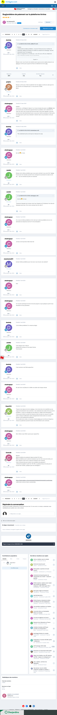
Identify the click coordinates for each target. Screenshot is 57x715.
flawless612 (12, 21)
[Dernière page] (39, 34)
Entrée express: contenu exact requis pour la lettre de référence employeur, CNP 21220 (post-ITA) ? (43, 584)
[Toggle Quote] (18, 43)
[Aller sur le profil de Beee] (31, 628)
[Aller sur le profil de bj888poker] (4, 696)
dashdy (8, 40)
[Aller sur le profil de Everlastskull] (31, 583)
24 (9, 116)
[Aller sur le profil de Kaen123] (8, 411)
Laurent (35, 664)
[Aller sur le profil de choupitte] (31, 569)
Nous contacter (39, 709)
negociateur (12, 562)
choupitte (36, 571)
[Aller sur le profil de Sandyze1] (31, 601)
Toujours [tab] (24, 558)
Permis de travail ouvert (39, 564)
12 (28, 34)
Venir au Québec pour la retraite (41, 559)
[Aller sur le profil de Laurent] (31, 662)
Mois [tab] (11, 558)
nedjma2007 (36, 634)
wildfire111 (32, 43)
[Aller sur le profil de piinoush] (31, 646)
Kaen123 (9, 406)
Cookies (46, 709)
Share (41, 22)
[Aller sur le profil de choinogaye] (8, 108)
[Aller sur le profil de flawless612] (4, 22)
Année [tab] (18, 558)
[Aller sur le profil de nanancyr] (31, 651)
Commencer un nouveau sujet (30, 28)
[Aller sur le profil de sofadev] (31, 576)
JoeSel (8, 170)
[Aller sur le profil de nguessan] (31, 596)
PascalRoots (36, 592)
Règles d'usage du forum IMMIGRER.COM (13, 544)
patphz (8, 82)
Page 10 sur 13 (45, 34)
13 (31, 34)
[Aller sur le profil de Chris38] (8, 457)
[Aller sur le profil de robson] (31, 564)
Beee (35, 630)
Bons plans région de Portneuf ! (41, 590)
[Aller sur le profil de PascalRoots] (31, 591)
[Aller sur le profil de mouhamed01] (8, 264)
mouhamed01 (8, 259)
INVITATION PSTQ (38, 595)
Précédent (7, 34)
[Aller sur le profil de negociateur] (7, 563)
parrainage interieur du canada (41, 633)
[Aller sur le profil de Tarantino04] (31, 656)
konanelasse (33, 130)
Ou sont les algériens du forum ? (41, 617)
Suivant (35, 34)
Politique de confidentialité (27, 709)
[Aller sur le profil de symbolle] (31, 612)
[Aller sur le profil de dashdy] (8, 45)
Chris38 (8, 452)
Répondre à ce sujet (48, 28)
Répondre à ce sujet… (16, 513)
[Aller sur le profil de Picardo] (31, 607)
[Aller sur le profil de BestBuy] (31, 668)
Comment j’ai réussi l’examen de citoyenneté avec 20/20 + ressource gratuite (42, 577)
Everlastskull (36, 587)
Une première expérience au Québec (42, 606)
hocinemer (36, 619)
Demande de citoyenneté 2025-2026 (43, 650)
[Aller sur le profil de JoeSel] (8, 175)
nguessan (36, 596)
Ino (34, 642)
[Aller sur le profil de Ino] (31, 640)
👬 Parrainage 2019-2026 (40, 645)
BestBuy (35, 671)
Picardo (35, 608)
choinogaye (9, 103)
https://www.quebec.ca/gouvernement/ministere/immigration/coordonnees (34, 480)
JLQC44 (35, 623)
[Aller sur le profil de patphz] (8, 87)
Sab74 (35, 560)
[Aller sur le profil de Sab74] (31, 560)
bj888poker (10, 695)
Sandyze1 (36, 603)
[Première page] (3, 34)
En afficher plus (14, 568)
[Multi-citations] (17, 68)
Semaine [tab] (4, 558)
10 (23, 34)
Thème (17, 709)
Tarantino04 (36, 658)
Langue (11, 709)
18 (9, 52)
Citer (20, 68)
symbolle (36, 614)
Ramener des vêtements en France (42, 622)
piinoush (35, 647)
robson (35, 565)
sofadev (35, 579)
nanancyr (36, 652)
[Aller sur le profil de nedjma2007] (31, 634)
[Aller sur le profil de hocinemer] (31, 618)
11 (26, 34)
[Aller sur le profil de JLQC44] (31, 623)
